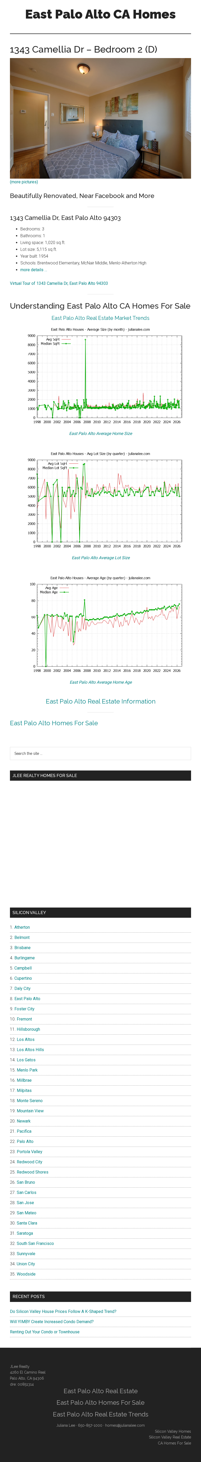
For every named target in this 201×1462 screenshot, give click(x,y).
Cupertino (23, 978)
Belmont (22, 937)
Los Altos (26, 1039)
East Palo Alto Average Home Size (100, 433)
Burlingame (24, 957)
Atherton (22, 927)
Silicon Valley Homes (173, 1431)
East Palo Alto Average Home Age (101, 682)
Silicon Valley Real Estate (170, 1437)
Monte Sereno (30, 1100)
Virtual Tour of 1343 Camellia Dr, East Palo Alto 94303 (59, 283)
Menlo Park (27, 1070)
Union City (26, 1263)
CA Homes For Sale (174, 1443)
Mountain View (30, 1110)
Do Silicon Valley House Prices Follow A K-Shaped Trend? (63, 1311)
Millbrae (24, 1080)
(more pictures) (24, 181)
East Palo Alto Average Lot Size (101, 557)
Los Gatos (26, 1059)
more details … (33, 269)
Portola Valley (29, 1151)
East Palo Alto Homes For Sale (54, 723)
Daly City (22, 988)
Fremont (24, 1019)
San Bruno (26, 1182)
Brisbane (22, 947)
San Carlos (26, 1192)
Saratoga (25, 1233)
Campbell (23, 968)
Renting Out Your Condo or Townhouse (45, 1331)
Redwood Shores (32, 1172)
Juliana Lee (65, 1425)
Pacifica (24, 1131)
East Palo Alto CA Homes (100, 14)
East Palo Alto (27, 998)
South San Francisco (35, 1243)
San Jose (25, 1202)
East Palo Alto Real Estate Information (100, 701)
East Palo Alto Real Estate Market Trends (100, 318)
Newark (24, 1121)
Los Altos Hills (30, 1049)
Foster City (24, 1008)
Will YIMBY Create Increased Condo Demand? (52, 1321)
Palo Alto (25, 1141)
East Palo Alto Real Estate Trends (100, 1414)
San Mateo (26, 1212)
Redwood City (29, 1161)
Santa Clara (27, 1223)
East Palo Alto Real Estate (101, 1391)
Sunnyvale (26, 1253)
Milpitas (24, 1090)
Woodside (26, 1274)
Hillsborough (28, 1029)
